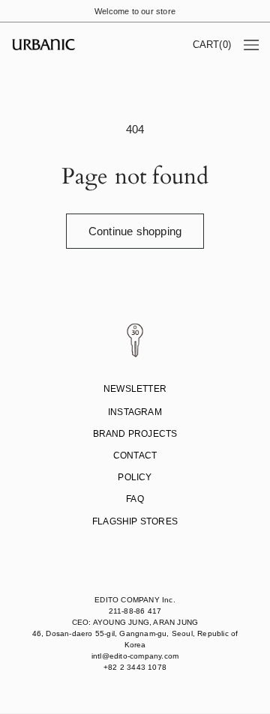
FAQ (135, 499)
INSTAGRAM (135, 412)
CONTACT (135, 455)
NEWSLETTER (135, 389)
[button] (212, 44)
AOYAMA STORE (133, 546)
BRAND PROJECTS (135, 434)
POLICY (135, 477)
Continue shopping (135, 231)
